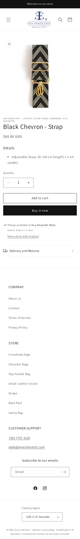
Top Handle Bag (19, 374)
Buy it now (40, 210)
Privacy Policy (18, 327)
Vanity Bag (16, 413)
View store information (23, 236)
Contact (14, 308)
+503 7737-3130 (19, 438)
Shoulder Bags (19, 364)
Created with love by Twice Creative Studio (46, 533)
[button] (8, 19)
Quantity (8, 173)
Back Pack (15, 403)
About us (15, 298)
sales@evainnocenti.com (27, 447)
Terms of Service (20, 318)
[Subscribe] (64, 472)
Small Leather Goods (23, 383)
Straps (13, 393)
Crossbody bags (19, 354)
